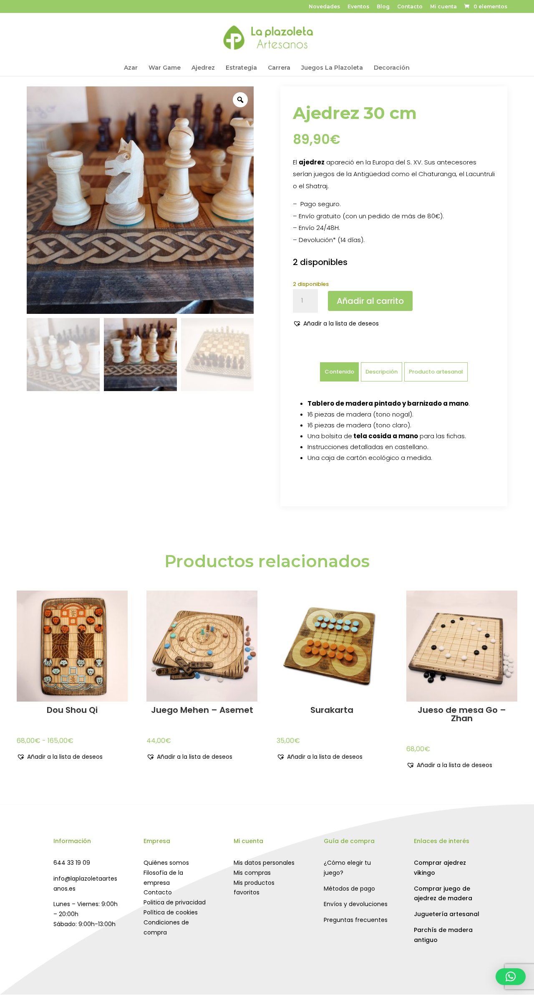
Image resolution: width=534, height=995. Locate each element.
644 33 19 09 (71, 863)
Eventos (358, 7)
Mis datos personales (264, 863)
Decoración (392, 68)
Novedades (324, 7)
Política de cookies (171, 912)
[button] (336, 324)
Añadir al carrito (370, 301)
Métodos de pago (349, 888)
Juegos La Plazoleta (332, 68)
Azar (131, 68)
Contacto (410, 7)
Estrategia (241, 68)
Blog (383, 7)
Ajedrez (203, 68)
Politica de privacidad (175, 902)
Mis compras (252, 873)
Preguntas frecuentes (356, 920)
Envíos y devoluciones (356, 904)
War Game (165, 68)
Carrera (279, 68)
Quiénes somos (166, 863)
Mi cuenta (443, 7)
